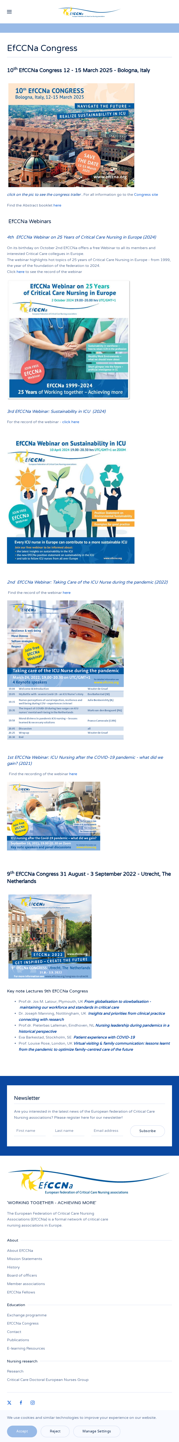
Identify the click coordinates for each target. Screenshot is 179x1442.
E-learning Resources (26, 1348)
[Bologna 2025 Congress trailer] (71, 135)
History (13, 1267)
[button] (9, 11)
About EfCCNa (20, 1250)
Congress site (146, 194)
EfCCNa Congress (23, 1323)
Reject (55, 1431)
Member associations (26, 1284)
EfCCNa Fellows (21, 1292)
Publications (18, 1340)
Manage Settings (97, 1431)
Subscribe (147, 1131)
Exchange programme (27, 1315)
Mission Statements (24, 1259)
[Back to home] (89, 11)
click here (70, 422)
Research (15, 1371)
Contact (14, 1331)
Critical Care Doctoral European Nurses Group (48, 1379)
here (57, 205)
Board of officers (22, 1275)
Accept (22, 1431)
